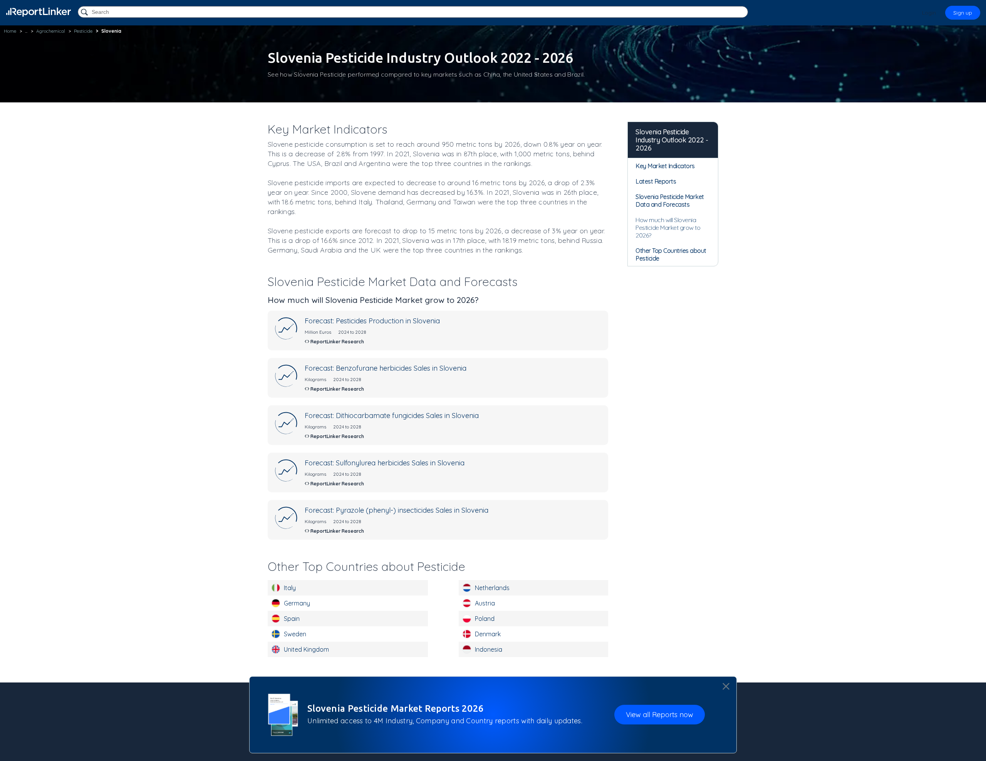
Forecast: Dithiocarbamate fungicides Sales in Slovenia (392, 415)
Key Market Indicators (665, 166)
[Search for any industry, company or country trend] (85, 12)
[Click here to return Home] (38, 12)
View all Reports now (659, 715)
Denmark (488, 634)
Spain (292, 618)
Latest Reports (656, 181)
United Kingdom (306, 649)
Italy (290, 588)
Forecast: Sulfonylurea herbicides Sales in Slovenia (384, 462)
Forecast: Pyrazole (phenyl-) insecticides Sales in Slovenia (396, 510)
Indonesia (488, 649)
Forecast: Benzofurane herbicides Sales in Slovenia (385, 368)
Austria (485, 603)
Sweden (295, 634)
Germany (297, 603)
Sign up (962, 12)
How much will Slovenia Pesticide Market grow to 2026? (668, 227)
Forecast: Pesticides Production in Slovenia (372, 320)
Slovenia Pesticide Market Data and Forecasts (670, 200)
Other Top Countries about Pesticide (671, 254)
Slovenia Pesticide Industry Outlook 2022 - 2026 (672, 139)
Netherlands (492, 588)
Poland (485, 618)
